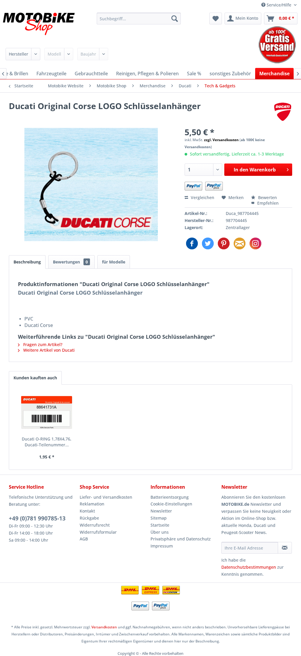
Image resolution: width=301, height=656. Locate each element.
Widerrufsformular (98, 532)
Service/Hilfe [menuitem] (278, 5)
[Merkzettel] (215, 18)
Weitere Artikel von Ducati (48, 350)
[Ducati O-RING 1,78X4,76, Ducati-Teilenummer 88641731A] (46, 412)
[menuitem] (139, 18)
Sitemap (158, 518)
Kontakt (87, 511)
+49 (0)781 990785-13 (37, 518)
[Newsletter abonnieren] (285, 548)
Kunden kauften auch (35, 377)
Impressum (161, 546)
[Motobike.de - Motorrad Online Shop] (39, 27)
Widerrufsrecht (95, 525)
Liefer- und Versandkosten (106, 497)
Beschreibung (27, 262)
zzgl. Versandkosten (221, 139)
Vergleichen (202, 197)
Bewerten (267, 197)
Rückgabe (89, 518)
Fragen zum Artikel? (42, 344)
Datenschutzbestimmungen (248, 567)
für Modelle (113, 262)
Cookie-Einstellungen (171, 504)
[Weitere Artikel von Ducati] (282, 111)
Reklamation (92, 504)
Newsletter (161, 511)
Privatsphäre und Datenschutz (180, 539)
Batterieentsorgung (169, 497)
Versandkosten (104, 627)
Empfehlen (267, 203)
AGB (84, 539)
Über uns (159, 532)
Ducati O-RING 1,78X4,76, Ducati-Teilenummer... (46, 442)
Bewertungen (70, 262)
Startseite (159, 525)
